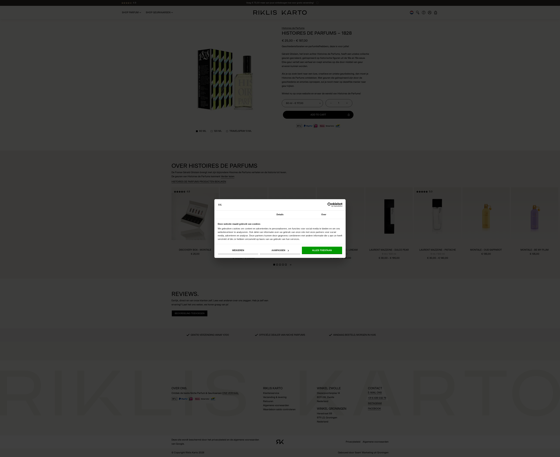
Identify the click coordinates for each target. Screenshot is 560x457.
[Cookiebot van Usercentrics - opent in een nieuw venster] (329, 205)
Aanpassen (278, 250)
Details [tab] (280, 214)
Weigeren (238, 250)
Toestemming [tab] (236, 214)
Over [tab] (323, 214)
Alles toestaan (322, 250)
